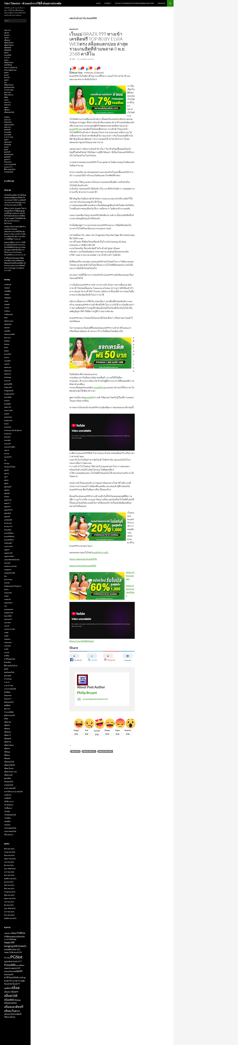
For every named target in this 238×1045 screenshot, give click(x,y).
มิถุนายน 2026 (9, 855)
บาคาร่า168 (8, 137)
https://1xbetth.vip (10, 67)
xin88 (6, 649)
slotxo (6, 60)
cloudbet (7, 361)
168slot (7, 288)
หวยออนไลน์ (8, 172)
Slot (5, 576)
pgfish (6, 483)
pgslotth (7, 516)
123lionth (7, 284)
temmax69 (8, 619)
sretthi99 (7, 599)
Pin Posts (161, 3)
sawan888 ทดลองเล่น (11, 560)
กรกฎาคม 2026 (9, 852)
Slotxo (6, 589)
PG (5, 460)
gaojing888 (8, 384)
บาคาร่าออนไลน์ (10, 164)
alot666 (7, 328)
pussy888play (9, 536)
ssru (5, 606)
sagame (7, 550)
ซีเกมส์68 (7, 662)
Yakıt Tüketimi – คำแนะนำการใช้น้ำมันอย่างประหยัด (32, 3)
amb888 (7, 331)
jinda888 (7, 404)
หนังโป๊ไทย (8, 65)
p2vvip (6, 453)
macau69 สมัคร (9, 447)
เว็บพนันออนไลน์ (10, 815)
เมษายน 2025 (9, 902)
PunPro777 (8, 526)
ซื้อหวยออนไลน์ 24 (10, 666)
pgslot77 (7, 159)
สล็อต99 (7, 748)
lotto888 (7, 440)
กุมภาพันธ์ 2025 (10, 908)
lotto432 (7, 437)
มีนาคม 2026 (9, 865)
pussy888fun (9, 533)
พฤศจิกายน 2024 (10, 918)
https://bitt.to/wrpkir (130, 575)
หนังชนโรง (8, 122)
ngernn (6, 450)
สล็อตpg (7, 752)
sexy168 (7, 563)
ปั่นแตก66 (7, 162)
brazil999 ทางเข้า (100, 552)
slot (5, 82)
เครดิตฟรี (7, 798)
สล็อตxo (7, 110)
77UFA (6, 308)
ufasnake (7, 646)
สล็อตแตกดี (8, 775)
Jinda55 (22, 946)
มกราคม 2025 (9, 912)
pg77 (6, 477)
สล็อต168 (7, 722)
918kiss (7, 117)
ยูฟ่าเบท (7, 709)
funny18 (7, 381)
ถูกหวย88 (7, 676)
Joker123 (7, 407)
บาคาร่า (7, 57)
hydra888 (7, 397)
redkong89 (8, 543)
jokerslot (7, 105)
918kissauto (8, 314)
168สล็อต (7, 291)
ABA (5, 318)
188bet (6, 294)
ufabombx (8, 642)
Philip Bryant (87, 693)
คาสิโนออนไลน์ (9, 659)
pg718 (6, 473)
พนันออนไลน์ (8, 702)
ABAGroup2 (8, 321)
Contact (107, 3)
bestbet (7, 341)
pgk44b (7, 493)
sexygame (7, 569)
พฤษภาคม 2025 (10, 898)
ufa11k (6, 626)
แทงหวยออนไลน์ (10, 831)
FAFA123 (7, 374)
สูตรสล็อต (7, 778)
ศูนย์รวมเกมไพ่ (9, 715)
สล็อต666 (7, 732)
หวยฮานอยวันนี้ (9, 788)
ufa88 (6, 632)
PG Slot (6, 463)
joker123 (7, 30)
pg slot (6, 75)
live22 (6, 147)
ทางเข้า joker (9, 90)
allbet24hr (8, 324)
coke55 (7, 364)
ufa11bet (7, 623)
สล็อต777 (7, 735)
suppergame (8, 609)
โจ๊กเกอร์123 (8, 95)
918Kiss (7, 311)
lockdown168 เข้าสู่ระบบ (13, 430)
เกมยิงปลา (8, 795)
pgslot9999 (8, 510)
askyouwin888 (9, 334)
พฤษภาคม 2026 (10, 859)
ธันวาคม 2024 (9, 915)
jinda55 (7, 35)
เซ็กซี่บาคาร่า (9, 801)
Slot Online (8, 579)
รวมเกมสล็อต (9, 712)
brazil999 (73, 29)
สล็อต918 (7, 742)
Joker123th (8, 410)
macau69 (7, 444)
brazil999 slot (75, 129)
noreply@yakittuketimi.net (95, 699)
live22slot (7, 427)
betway (6, 344)
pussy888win (9, 540)
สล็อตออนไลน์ (9, 112)
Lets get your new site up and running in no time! (134, 3)
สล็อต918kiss (9, 745)
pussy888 (7, 55)
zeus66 (6, 652)
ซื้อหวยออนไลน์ (9, 169)
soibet (6, 596)
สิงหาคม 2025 (9, 888)
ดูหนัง (6, 149)
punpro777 (8, 167)
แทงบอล (7, 825)
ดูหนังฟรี (7, 130)
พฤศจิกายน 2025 (10, 879)
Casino (6, 357)
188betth (7, 298)
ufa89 (6, 636)
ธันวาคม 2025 (9, 875)
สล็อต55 (7, 725)
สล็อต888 (7, 48)
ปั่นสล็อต (7, 692)
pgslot (6, 53)
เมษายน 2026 (9, 862)
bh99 (6, 347)
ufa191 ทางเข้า (9, 629)
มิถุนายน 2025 (9, 895)
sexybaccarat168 (10, 566)
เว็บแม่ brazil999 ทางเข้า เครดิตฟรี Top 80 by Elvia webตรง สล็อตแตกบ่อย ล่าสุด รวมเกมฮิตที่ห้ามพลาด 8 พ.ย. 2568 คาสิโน (98, 44)
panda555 (8, 457)
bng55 (6, 351)
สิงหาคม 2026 (9, 849)
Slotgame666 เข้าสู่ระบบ (12, 586)
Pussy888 (7, 530)
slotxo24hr (8, 593)
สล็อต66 (7, 40)
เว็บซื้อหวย (8, 808)
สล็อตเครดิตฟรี (9, 765)
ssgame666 (8, 603)
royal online (8, 546)
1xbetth (7, 304)
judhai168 (8, 417)
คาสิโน (6, 656)
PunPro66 (8, 523)
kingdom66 (8, 420)
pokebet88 (8, 520)
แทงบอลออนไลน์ (10, 828)
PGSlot (6, 497)
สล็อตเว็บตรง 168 (10, 772)
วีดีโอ (73, 59)
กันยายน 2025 (9, 885)
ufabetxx (7, 639)
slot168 (7, 583)
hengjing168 (8, 391)
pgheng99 (7, 142)
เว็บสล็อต (7, 818)
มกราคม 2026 (9, 872)
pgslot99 (7, 507)
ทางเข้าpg (7, 679)
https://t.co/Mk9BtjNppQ (81, 641)
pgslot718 (7, 500)
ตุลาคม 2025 (8, 882)
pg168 (6, 33)
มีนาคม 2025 (9, 905)
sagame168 (8, 553)
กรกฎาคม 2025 (9, 892)
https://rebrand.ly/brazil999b (83, 559)
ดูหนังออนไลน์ (9, 87)
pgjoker (7, 490)
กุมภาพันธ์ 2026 (10, 869)
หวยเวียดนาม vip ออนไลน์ (13, 792)
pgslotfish (7, 513)
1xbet (6, 301)
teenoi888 (8, 616)
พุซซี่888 (7, 705)
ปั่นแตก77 (7, 699)
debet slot (7, 367)
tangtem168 (8, 613)
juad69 (6, 414)
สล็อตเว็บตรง (8, 43)
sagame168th (9, 125)
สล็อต (6, 97)
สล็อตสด (7, 758)
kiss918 (7, 77)
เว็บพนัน (7, 811)
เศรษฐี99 (7, 821)
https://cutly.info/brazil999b (82, 565)
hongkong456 (9, 394)
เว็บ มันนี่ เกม (8, 805)
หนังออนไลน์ (8, 154)
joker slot (7, 92)
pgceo (6, 480)
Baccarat (7, 338)
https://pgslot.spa (10, 70)
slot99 (6, 38)
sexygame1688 (9, 573)
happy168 (8, 387)
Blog (98, 3)
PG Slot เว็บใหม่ (9, 467)
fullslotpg (7, 144)
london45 (7, 434)
